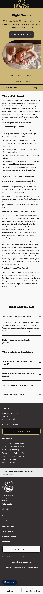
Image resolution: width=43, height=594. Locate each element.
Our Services (7, 521)
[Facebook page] (3, 509)
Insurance (6, 542)
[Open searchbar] (38, 4)
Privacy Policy (9, 567)
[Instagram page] (7, 509)
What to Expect (8, 531)
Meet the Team (8, 526)
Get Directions (21, 431)
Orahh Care (34, 567)
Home (4, 516)
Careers (28, 567)
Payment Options (9, 536)
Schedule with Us (21, 34)
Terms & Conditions (19, 567)
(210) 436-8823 (24, 81)
